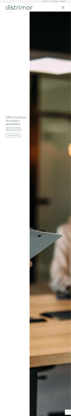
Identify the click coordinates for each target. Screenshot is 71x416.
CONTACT (45, 1)
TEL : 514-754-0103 (54, 1)
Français (62, 1)
